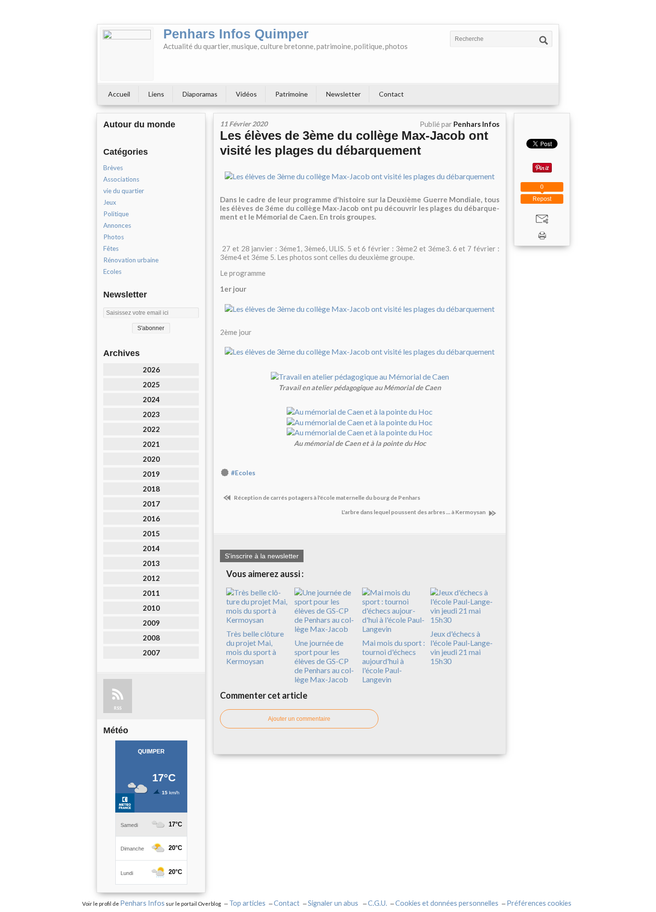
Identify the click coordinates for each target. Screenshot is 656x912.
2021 (151, 444)
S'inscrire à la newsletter (262, 556)
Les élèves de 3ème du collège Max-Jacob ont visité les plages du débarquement (354, 143)
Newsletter (343, 94)
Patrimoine (291, 94)
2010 (151, 608)
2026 (151, 369)
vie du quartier (123, 191)
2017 (151, 503)
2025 (151, 384)
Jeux (109, 202)
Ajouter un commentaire (299, 718)
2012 (151, 578)
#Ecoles (243, 473)
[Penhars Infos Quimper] (127, 54)
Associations (121, 179)
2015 (151, 533)
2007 (151, 652)
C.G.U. (377, 903)
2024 (151, 399)
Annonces (117, 225)
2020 (151, 459)
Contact (391, 94)
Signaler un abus (334, 903)
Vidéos (246, 94)
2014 (151, 548)
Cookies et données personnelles (446, 903)
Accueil (119, 94)
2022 (151, 429)
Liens (156, 94)
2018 (151, 488)
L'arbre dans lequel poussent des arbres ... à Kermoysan (413, 512)
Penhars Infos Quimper (236, 34)
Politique (116, 214)
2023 (151, 414)
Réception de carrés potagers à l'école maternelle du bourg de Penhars (326, 497)
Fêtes (111, 248)
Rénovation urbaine (130, 260)
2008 (151, 637)
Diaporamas (200, 94)
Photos (113, 237)
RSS (117, 708)
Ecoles (112, 271)
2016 (151, 518)
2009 (151, 622)
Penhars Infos (142, 903)
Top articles (247, 903)
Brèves (113, 168)
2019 (151, 473)
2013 (151, 563)
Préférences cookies (539, 903)
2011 (151, 593)
